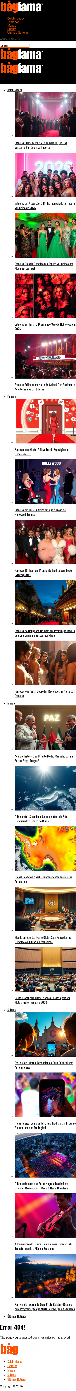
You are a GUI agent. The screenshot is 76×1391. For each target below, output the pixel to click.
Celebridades (16, 18)
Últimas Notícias (18, 32)
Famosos (13, 22)
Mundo (11, 25)
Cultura (11, 29)
